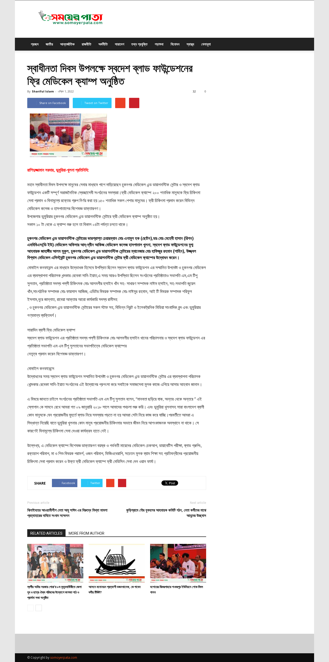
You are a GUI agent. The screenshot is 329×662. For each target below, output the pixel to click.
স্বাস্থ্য (190, 44)
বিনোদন (175, 44)
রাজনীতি (86, 44)
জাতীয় (49, 44)
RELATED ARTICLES (46, 533)
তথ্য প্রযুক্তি (139, 44)
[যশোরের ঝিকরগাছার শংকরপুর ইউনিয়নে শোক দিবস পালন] (178, 563)
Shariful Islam (43, 91)
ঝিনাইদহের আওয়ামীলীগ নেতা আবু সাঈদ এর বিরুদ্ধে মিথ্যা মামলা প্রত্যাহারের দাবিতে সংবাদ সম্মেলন (67, 512)
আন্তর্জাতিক (67, 44)
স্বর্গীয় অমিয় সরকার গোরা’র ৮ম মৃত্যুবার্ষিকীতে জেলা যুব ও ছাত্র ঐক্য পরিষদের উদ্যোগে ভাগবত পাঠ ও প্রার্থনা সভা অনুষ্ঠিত (54, 592)
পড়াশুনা (159, 44)
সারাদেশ (119, 44)
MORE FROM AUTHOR (86, 533)
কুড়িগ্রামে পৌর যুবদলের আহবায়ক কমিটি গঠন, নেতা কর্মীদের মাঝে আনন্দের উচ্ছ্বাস (166, 512)
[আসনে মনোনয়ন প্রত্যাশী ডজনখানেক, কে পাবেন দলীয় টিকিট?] (117, 563)
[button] (295, 44)
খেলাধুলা (206, 44)
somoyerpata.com (63, 657)
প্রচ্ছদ (35, 44)
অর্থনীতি (103, 44)
